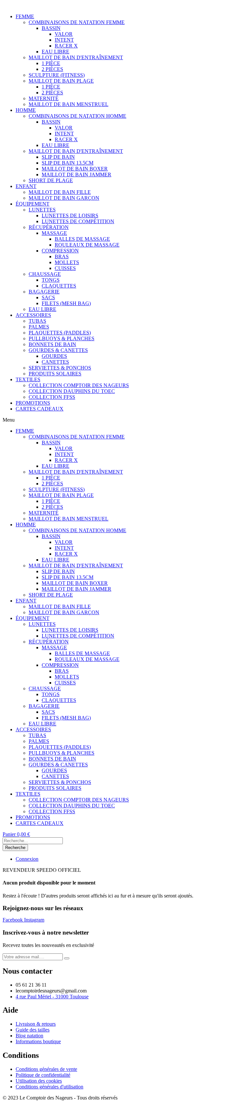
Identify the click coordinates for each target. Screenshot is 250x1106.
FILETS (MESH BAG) (66, 303)
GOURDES (54, 356)
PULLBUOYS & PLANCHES (61, 338)
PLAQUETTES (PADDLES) (60, 332)
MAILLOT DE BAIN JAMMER (76, 174)
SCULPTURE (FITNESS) (57, 75)
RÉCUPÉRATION (49, 227)
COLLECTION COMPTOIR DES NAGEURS (79, 385)
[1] (66, 958)
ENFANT (26, 186)
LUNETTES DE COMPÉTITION (78, 221)
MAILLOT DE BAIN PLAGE (61, 81)
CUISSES (65, 268)
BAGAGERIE (44, 291)
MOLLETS (67, 262)
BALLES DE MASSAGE (82, 239)
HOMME (26, 110)
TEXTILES (28, 379)
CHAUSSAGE (45, 274)
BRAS (62, 256)
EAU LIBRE (55, 51)
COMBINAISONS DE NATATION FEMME (77, 22)
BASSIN (51, 28)
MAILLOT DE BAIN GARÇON (64, 198)
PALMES (39, 327)
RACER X (66, 45)
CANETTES (55, 362)
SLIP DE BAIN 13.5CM (67, 163)
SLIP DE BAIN (58, 157)
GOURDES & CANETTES (58, 350)
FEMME (25, 16)
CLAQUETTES (59, 286)
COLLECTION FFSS (52, 397)
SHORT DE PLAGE (51, 180)
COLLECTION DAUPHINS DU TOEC (72, 391)
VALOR (64, 34)
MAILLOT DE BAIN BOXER (75, 168)
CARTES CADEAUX (39, 408)
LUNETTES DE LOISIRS (70, 215)
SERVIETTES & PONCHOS (60, 368)
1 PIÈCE (51, 63)
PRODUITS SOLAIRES (55, 373)
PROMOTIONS (33, 403)
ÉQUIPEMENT (32, 204)
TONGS (51, 280)
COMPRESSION (60, 250)
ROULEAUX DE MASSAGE (87, 245)
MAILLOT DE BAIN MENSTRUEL (68, 104)
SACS (48, 297)
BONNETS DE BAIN (52, 344)
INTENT (64, 40)
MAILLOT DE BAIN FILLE (60, 192)
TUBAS (37, 321)
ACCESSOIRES (33, 315)
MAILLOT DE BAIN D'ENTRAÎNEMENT (76, 57)
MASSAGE (54, 233)
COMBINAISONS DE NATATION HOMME (77, 116)
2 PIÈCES (52, 69)
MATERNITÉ (44, 98)
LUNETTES (42, 209)
